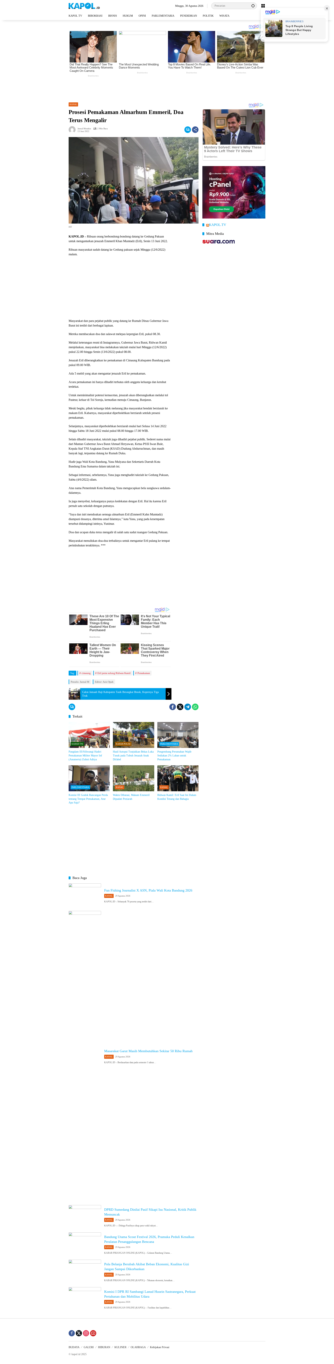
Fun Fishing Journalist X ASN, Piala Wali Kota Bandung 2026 (148, 890)
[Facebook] (172, 707)
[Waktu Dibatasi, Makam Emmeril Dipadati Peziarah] (133, 778)
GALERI (89, 1347)
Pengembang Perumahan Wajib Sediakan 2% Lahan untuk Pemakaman (174, 755)
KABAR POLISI (123, 744)
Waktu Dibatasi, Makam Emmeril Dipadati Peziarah (131, 797)
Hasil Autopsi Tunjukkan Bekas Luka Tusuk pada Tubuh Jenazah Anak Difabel (133, 755)
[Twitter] (180, 707)
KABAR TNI (77, 744)
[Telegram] (187, 707)
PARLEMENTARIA (169, 744)
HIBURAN (104, 1347)
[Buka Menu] (263, 5)
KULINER (120, 1347)
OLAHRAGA (138, 1347)
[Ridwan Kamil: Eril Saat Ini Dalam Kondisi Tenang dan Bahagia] (178, 778)
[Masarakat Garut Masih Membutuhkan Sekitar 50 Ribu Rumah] (85, 1056)
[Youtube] (93, 1333)
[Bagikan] (195, 129)
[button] (253, 6)
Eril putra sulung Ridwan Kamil (114, 673)
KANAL (73, 104)
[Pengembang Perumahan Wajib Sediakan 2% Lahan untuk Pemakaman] (178, 735)
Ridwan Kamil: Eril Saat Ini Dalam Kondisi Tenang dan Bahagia (176, 797)
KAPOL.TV (217, 225)
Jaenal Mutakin (84, 129)
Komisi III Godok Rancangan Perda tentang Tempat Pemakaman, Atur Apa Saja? (88, 799)
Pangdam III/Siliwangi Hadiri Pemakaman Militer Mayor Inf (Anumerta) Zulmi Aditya (85, 755)
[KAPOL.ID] (84, 5)
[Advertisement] (167, 88)
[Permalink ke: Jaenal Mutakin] (73, 129)
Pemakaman (143, 673)
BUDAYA (74, 1347)
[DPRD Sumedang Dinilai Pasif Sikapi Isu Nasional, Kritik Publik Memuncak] (85, 1217)
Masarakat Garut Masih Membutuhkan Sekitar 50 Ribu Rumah (148, 1051)
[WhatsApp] (195, 707)
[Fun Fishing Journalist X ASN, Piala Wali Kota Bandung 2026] (85, 895)
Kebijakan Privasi (159, 1347)
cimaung (86, 673)
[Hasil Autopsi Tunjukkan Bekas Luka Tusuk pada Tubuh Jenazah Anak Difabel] (133, 735)
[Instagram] (86, 1333)
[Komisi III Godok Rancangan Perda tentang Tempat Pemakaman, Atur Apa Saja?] (89, 778)
